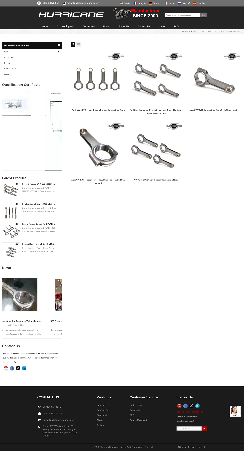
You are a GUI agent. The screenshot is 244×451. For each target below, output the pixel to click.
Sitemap (182, 447)
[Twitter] (18, 368)
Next (61, 123)
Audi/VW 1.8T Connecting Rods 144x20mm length (214, 110)
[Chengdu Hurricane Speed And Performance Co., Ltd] (100, 14)
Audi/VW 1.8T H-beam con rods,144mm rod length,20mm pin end (98, 181)
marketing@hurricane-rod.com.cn (83, 3)
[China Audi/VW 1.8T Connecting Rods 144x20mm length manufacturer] (214, 78)
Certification (136, 405)
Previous (3, 123)
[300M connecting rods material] (32, 130)
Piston (106, 26)
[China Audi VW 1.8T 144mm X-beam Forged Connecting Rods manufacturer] (98, 78)
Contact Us (144, 26)
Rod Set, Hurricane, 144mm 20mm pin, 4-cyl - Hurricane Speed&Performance (156, 112)
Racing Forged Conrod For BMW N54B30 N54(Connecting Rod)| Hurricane (39, 224)
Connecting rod (65, 26)
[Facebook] (11, 368)
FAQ (176, 26)
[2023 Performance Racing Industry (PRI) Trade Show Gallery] (32, 294)
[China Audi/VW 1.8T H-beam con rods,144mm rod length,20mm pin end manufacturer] (98, 148)
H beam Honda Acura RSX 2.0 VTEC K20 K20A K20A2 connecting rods (39, 244)
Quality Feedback (138, 420)
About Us (124, 26)
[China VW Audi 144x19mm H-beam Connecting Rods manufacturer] (156, 148)
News (162, 26)
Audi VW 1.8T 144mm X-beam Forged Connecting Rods (98, 110)
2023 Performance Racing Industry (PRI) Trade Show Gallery (32, 321)
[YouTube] (5, 368)
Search (195, 31)
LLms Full (200, 447)
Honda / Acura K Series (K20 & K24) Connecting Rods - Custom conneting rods (39, 204)
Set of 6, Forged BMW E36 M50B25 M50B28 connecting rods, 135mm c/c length (39, 184)
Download (135, 410)
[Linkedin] (24, 368)
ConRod (8, 52)
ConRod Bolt (10, 69)
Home (45, 26)
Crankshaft (88, 26)
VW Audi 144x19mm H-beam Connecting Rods (156, 180)
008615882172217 (52, 413)
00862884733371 (51, 3)
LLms (191, 447)
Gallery (7, 74)
